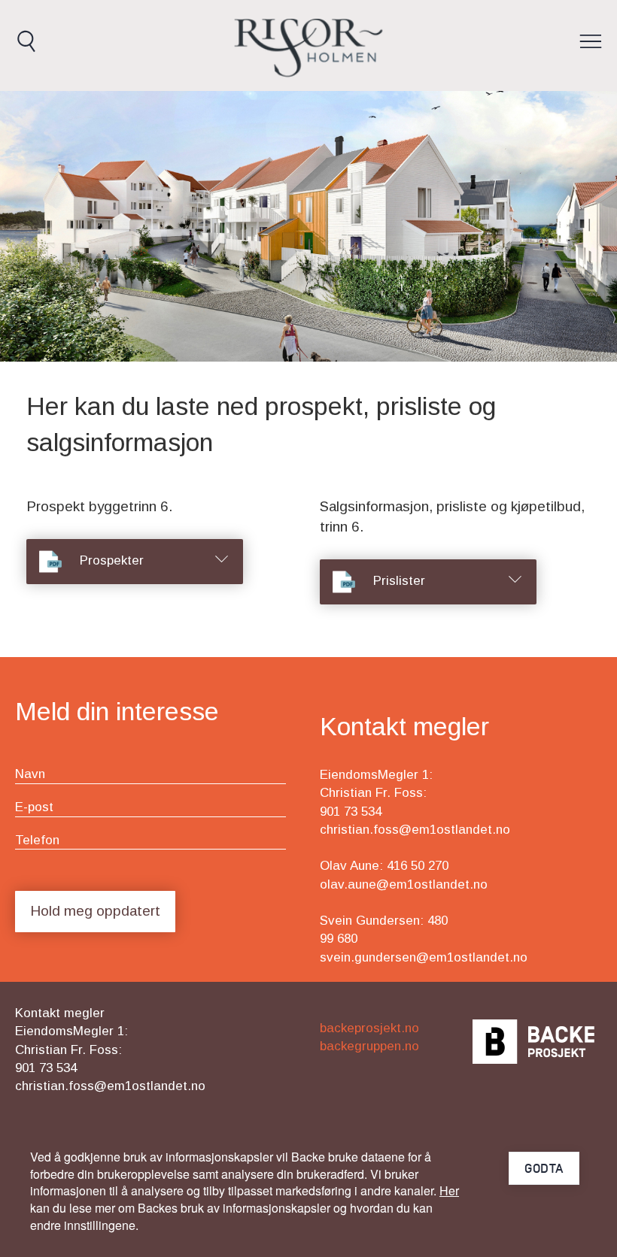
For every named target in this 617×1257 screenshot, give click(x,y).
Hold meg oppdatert (95, 911)
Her (449, 1190)
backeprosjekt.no (369, 1028)
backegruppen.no (369, 1046)
